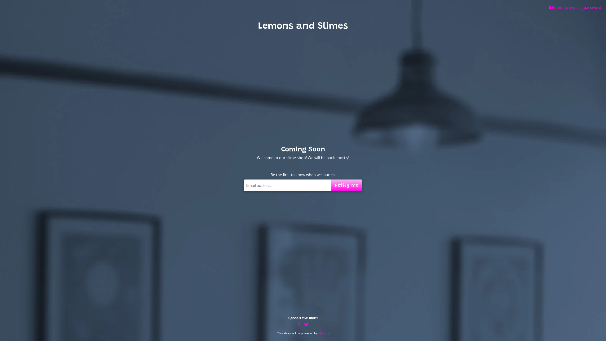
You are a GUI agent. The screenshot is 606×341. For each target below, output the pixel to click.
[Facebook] (299, 324)
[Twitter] (306, 324)
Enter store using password (576, 7)
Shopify (323, 333)
